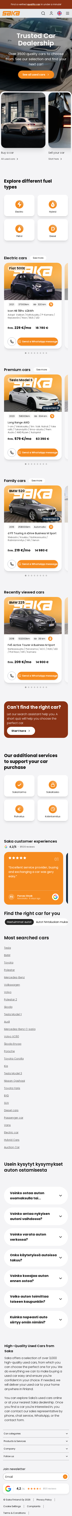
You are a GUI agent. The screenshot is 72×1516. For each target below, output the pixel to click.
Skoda (8, 1007)
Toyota (8, 962)
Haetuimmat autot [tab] (19, 922)
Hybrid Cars (11, 1140)
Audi (7, 1022)
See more (38, 257)
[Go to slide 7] (43, 353)
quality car (33, 4)
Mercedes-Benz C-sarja (19, 1029)
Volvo (7, 992)
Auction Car (12, 1147)
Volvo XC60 (11, 1036)
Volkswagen (12, 985)
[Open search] (43, 13)
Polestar (9, 970)
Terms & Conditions (14, 1513)
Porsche (9, 1051)
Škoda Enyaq (12, 1044)
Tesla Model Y (13, 1014)
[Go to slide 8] (46, 353)
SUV (6, 1103)
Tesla (7, 948)
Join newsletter (14, 1469)
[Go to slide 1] (25, 353)
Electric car (11, 1132)
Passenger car (13, 1118)
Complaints (33, 1506)
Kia (6, 1066)
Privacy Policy (44, 1499)
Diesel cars (11, 1110)
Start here (53, 159)
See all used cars (34, 74)
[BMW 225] (33, 640)
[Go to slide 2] (28, 353)
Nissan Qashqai (14, 1081)
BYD (6, 1095)
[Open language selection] (59, 13)
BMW (7, 955)
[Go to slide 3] (31, 353)
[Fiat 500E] (33, 306)
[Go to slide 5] (37, 353)
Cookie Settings (12, 1506)
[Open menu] (67, 13)
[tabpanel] (36, 1043)
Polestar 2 (10, 999)
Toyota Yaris (12, 1088)
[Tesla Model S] (33, 417)
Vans (7, 1125)
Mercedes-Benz (14, 977)
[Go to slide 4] (34, 353)
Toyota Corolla (14, 1058)
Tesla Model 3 (13, 1073)
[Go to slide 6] (40, 353)
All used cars (8, 159)
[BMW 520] (33, 528)
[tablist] (36, 922)
